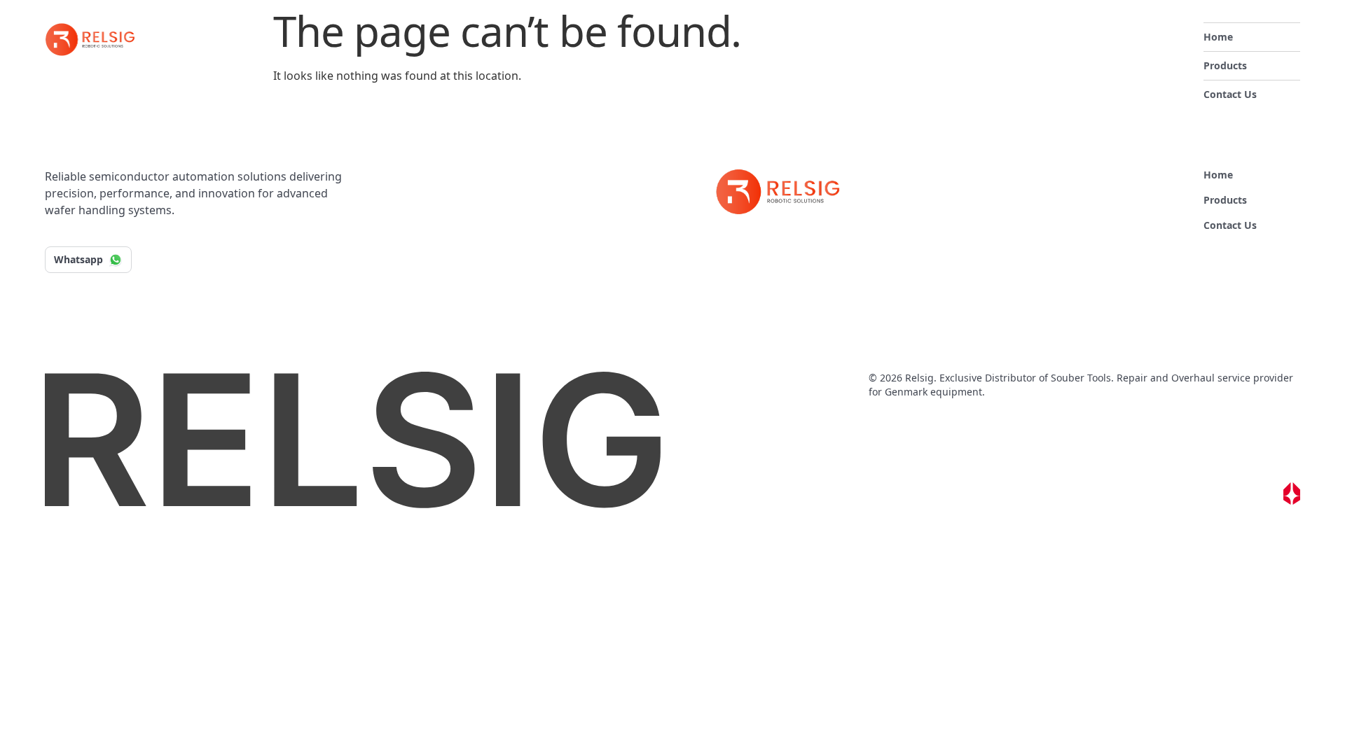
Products (1225, 65)
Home (1218, 36)
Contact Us (1230, 94)
